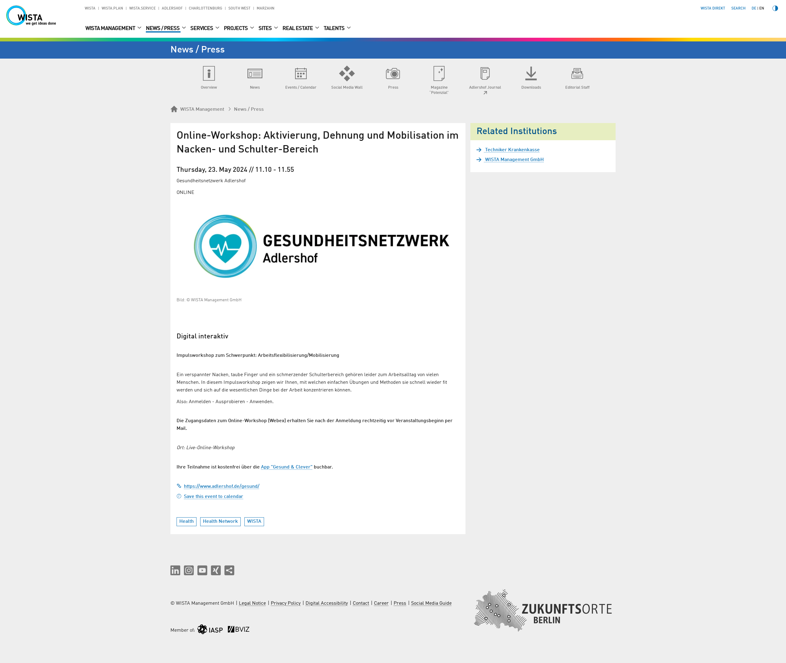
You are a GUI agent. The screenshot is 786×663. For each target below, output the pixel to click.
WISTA (90, 8)
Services (202, 28)
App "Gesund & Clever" (287, 467)
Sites (266, 28)
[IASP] (210, 630)
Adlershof (172, 8)
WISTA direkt (713, 8)
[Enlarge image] (318, 246)
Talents (334, 28)
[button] (175, 570)
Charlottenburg (205, 8)
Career (381, 603)
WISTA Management (110, 28)
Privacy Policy (286, 603)
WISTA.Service (142, 8)
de (754, 8)
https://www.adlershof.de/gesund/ (221, 486)
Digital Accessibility (326, 603)
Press (400, 603)
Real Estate (298, 28)
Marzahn (265, 8)
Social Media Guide (431, 603)
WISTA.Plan (112, 8)
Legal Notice (252, 603)
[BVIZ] (238, 630)
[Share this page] (229, 570)
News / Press (163, 28)
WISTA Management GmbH (514, 159)
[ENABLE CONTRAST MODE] (775, 8)
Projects (236, 28)
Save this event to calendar (213, 496)
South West (239, 8)
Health (186, 521)
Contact (361, 603)
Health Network (220, 521)
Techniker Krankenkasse (512, 150)
